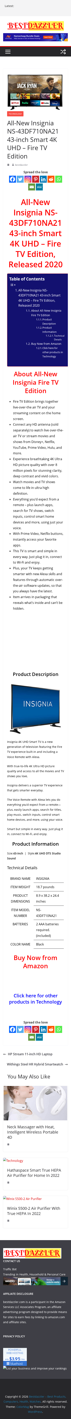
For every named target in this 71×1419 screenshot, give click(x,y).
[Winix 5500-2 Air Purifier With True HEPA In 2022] (22, 1199)
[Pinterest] (35, 179)
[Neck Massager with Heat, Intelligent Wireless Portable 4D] (35, 1089)
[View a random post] (63, 51)
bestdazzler (21, 164)
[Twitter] (20, 179)
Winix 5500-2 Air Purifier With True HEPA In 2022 (33, 1211)
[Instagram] (27, 179)
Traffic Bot (10, 1269)
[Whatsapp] (58, 179)
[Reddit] (51, 179)
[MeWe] (39, 186)
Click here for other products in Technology (52, 352)
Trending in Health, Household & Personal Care (34, 1274)
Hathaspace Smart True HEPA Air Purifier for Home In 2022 (34, 1172)
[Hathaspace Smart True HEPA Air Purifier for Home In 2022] (13, 1160)
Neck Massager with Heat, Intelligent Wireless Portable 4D (32, 1132)
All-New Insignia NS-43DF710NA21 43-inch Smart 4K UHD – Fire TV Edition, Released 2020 (39, 298)
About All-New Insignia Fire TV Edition (46, 313)
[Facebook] (12, 179)
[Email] (31, 186)
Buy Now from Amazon (46, 344)
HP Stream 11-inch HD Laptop (30, 1054)
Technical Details (59, 337)
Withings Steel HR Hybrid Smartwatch (35, 1064)
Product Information (49, 330)
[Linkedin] (43, 179)
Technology (15, 113)
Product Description (49, 321)
